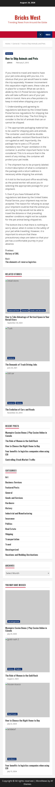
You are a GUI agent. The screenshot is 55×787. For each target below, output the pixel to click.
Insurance (9, 518)
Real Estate (10, 529)
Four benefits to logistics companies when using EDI (27, 745)
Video (48, 34)
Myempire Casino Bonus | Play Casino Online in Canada (27, 607)
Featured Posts (14, 310)
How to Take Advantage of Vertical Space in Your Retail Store (27, 296)
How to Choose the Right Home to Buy (22, 446)
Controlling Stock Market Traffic (20, 459)
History (19, 403)
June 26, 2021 (12, 368)
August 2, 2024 (12, 679)
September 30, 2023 (15, 323)
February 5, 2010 (22, 63)
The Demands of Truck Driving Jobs (27, 344)
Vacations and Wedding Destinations (21, 554)
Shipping (9, 534)
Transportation (12, 539)
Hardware (9, 503)
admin (9, 63)
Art (6, 477)
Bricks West (27, 17)
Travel (8, 544)
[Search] (34, 34)
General (9, 54)
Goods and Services (37, 310)
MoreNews (41, 780)
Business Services (13, 482)
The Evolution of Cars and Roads (27, 389)
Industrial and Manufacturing (18, 513)
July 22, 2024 (12, 724)
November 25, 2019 (14, 413)
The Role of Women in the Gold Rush (21, 441)
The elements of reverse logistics (20, 260)
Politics (8, 523)
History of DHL (12, 252)
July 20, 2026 (12, 634)
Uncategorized (12, 549)
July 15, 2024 (12, 771)
